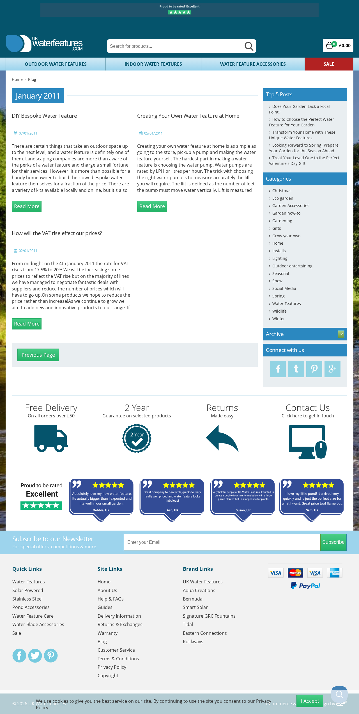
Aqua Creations (199, 590)
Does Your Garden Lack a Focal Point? (299, 109)
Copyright (108, 675)
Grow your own (286, 235)
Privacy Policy (112, 667)
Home (17, 79)
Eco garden (282, 198)
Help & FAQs (111, 599)
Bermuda (192, 599)
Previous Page (38, 354)
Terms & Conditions (118, 659)
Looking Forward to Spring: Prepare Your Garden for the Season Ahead (304, 147)
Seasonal (280, 273)
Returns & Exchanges (120, 624)
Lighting (279, 258)
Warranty (108, 633)
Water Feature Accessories (253, 64)
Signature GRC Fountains (209, 616)
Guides (105, 607)
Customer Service (116, 650)
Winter (278, 318)
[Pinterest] (314, 369)
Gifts (276, 228)
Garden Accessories (290, 205)
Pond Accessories (31, 607)
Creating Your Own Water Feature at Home (188, 115)
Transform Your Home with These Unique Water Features (302, 134)
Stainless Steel (27, 599)
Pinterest (51, 656)
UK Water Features (203, 582)
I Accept (310, 700)
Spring (278, 296)
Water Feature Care (33, 616)
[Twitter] (296, 369)
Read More (27, 206)
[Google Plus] (332, 369)
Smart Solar (195, 607)
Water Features (286, 303)
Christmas (281, 190)
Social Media (284, 288)
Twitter (35, 656)
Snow (277, 280)
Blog (32, 79)
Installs (279, 250)
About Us (107, 590)
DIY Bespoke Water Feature (44, 115)
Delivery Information (119, 616)
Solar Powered (27, 590)
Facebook (19, 656)
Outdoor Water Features (56, 64)
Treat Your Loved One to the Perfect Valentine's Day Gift (304, 160)
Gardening (282, 220)
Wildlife (279, 311)
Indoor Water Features (153, 64)
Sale (329, 64)
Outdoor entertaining (292, 266)
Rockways (193, 641)
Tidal (188, 624)
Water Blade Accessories (38, 624)
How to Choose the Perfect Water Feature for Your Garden (301, 122)
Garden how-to (286, 213)
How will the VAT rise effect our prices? (57, 233)
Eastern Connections (205, 633)
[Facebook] (278, 369)
